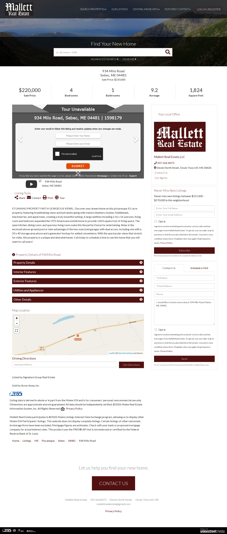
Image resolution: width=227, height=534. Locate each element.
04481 (72, 440)
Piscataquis (48, 440)
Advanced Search (104, 59)
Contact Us (161, 172)
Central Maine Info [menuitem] (145, 9)
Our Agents (161, 177)
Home (15, 440)
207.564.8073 (98, 499)
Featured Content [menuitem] (177, 9)
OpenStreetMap (125, 353)
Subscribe (184, 250)
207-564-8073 (165, 162)
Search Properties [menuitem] (92, 9)
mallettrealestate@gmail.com (113, 503)
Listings (26, 440)
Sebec (61, 440)
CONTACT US (113, 483)
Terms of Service (200, 365)
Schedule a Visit (199, 267)
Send (184, 358)
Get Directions (131, 364)
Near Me (128, 59)
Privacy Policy (74, 408)
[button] (167, 52)
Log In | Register (208, 9)
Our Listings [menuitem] (120, 9)
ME (36, 440)
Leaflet (112, 353)
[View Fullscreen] (16, 330)
